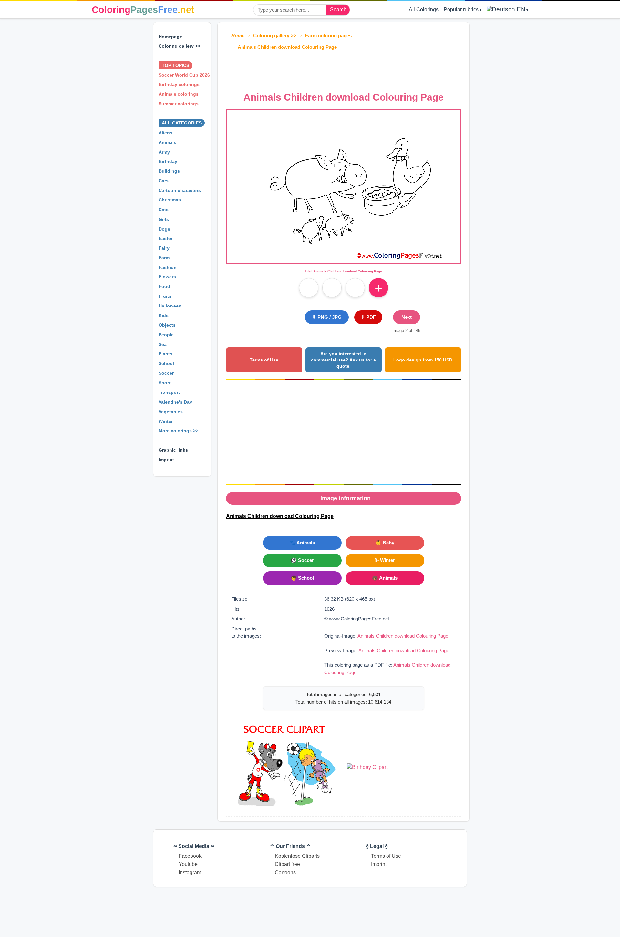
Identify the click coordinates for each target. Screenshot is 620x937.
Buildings (169, 171)
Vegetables (171, 411)
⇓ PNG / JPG (327, 317)
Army (164, 152)
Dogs (164, 229)
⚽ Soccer (302, 560)
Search (338, 9)
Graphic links (173, 450)
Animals (167, 142)
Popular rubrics (461, 9)
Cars (164, 180)
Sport (164, 382)
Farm (164, 257)
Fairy (164, 248)
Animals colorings (179, 94)
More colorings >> (178, 430)
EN (520, 9)
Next (406, 317)
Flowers (167, 276)
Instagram (190, 872)
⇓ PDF (368, 317)
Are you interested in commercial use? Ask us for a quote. (343, 359)
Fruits (165, 296)
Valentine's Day (175, 401)
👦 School (302, 578)
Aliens (165, 132)
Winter (166, 421)
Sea (163, 344)
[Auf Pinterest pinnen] (332, 287)
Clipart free (287, 864)
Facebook (190, 856)
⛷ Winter (385, 560)
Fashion (168, 267)
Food (164, 286)
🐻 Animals (385, 578)
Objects (167, 325)
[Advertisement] (343, 69)
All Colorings (424, 9)
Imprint (166, 459)
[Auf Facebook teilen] (308, 287)
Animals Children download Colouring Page (402, 636)
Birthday (168, 161)
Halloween (170, 305)
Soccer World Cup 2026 (184, 75)
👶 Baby (384, 542)
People (166, 334)
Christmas (170, 199)
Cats (164, 209)
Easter (165, 238)
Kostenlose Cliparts (297, 856)
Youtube (188, 864)
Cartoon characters (180, 190)
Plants (165, 353)
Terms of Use (264, 359)
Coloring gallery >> (179, 45)
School (166, 363)
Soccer (166, 373)
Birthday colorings (179, 84)
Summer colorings (179, 103)
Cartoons (285, 872)
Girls (164, 219)
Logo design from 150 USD (422, 359)
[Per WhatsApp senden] (355, 287)
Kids (164, 315)
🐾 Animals (302, 542)
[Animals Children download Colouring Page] (343, 258)
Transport (169, 392)
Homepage (170, 36)
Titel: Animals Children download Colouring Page (343, 271)
